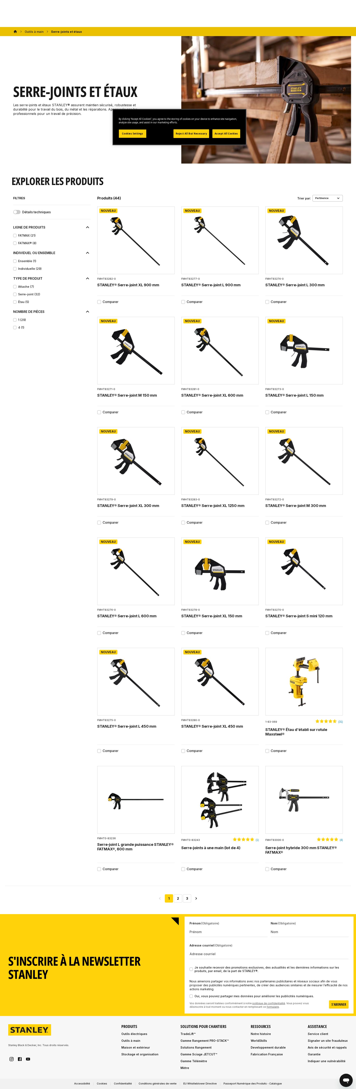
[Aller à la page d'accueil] (29, 1030)
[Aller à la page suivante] (196, 898)
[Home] (15, 31)
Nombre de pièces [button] (28, 312)
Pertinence (322, 198)
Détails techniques (36, 212)
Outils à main (34, 31)
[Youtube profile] (28, 1059)
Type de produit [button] (27, 278)
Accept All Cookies (226, 133)
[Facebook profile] (19, 1059)
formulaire (273, 1006)
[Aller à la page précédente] (160, 898)
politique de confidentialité (268, 1003)
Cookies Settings (132, 133)
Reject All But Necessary (191, 133)
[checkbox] (14, 235)
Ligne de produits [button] (29, 227)
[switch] (17, 212)
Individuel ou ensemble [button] (34, 253)
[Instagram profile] (11, 1059)
